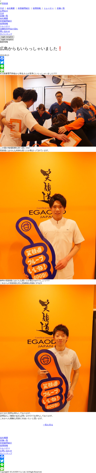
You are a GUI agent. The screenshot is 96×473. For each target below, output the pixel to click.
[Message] (48, 70)
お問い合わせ (6, 451)
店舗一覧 (61, 8)
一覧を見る (48, 425)
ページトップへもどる (48, 427)
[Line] (48, 66)
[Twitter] (48, 62)
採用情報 (37, 8)
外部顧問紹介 (24, 8)
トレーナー (49, 8)
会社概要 (11, 8)
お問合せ (4, 11)
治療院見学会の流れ (9, 29)
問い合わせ (5, 31)
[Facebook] (48, 58)
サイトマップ (6, 34)
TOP (2, 8)
